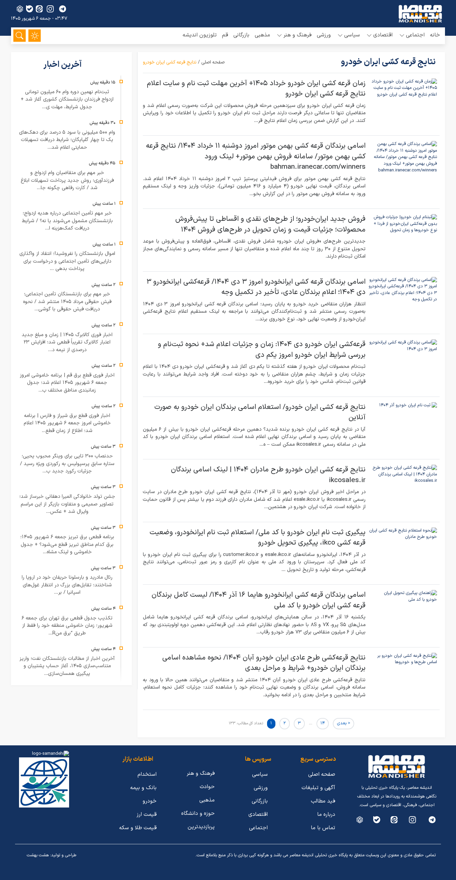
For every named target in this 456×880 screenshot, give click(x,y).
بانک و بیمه (143, 788)
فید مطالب (323, 801)
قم (225, 35)
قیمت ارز (147, 815)
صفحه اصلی (213, 62)
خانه (435, 35)
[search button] (19, 35)
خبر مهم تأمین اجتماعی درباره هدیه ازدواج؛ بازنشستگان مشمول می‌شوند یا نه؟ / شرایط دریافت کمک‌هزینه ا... (67, 220)
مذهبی (262, 35)
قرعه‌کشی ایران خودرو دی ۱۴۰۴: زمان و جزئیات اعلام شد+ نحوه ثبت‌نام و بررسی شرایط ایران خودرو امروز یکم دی (262, 349)
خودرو (150, 801)
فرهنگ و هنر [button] (297, 35)
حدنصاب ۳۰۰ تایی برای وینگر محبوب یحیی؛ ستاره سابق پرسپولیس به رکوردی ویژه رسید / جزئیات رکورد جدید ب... (67, 463)
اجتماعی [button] (415, 35)
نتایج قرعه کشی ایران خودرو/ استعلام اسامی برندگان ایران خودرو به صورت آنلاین (260, 412)
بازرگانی (241, 35)
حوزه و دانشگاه (198, 814)
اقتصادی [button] (383, 35)
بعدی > (343, 723)
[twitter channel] (432, 819)
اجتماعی (258, 828)
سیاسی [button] (352, 35)
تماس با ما (323, 828)
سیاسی (260, 774)
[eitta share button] (39, 8)
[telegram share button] (62, 8)
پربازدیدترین (201, 827)
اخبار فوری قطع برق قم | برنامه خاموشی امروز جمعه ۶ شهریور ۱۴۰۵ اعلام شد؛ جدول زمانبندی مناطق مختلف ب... (67, 383)
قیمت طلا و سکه (138, 828)
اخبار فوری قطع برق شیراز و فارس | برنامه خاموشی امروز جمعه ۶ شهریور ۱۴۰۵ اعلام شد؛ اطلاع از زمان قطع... (67, 423)
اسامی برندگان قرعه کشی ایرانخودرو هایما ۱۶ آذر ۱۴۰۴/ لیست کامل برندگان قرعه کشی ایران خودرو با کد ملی (259, 600)
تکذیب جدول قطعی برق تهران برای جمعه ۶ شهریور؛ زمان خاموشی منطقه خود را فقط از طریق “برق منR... (67, 625)
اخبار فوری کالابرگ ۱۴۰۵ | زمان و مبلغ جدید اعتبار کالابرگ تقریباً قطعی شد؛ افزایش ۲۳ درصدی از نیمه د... (67, 342)
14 (322, 723)
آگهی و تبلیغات (318, 788)
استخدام (147, 774)
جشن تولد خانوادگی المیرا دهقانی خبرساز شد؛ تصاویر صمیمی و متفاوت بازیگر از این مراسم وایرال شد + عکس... (67, 504)
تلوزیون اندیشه (200, 35)
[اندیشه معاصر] (420, 14)
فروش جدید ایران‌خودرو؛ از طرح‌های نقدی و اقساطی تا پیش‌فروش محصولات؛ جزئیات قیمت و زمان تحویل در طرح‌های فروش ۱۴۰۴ (270, 224)
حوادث (207, 787)
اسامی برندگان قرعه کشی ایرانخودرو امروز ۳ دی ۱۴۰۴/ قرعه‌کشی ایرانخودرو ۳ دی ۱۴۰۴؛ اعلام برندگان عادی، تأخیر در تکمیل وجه (256, 287)
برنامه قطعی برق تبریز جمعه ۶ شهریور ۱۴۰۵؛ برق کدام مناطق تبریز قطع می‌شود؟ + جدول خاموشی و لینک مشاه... (67, 544)
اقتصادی (258, 815)
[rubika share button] (19, 8)
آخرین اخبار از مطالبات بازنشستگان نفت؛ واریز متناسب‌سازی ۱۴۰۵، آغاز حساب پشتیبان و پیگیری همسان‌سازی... (67, 666)
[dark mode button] (34, 35)
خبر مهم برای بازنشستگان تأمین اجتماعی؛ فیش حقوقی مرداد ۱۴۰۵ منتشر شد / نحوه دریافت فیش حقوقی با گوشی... (67, 301)
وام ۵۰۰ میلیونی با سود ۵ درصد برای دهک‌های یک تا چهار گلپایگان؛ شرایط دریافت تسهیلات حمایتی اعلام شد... (67, 140)
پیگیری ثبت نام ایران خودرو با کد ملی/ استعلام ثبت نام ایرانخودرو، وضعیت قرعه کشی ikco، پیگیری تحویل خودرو (258, 538)
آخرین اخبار (63, 64)
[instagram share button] (50, 8)
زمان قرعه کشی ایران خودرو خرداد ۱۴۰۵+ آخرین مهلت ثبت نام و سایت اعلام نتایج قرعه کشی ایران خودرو (256, 89)
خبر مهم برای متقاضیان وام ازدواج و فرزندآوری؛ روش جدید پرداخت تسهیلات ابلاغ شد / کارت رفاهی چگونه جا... (67, 180)
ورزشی (324, 35)
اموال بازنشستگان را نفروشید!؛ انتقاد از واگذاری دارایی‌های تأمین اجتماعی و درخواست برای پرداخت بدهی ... (67, 261)
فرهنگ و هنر (201, 773)
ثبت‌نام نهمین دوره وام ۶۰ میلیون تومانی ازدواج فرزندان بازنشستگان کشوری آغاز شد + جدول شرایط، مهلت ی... (67, 99)
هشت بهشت (38, 855)
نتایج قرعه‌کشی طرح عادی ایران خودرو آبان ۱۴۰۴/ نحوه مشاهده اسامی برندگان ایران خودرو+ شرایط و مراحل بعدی (264, 663)
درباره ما (326, 815)
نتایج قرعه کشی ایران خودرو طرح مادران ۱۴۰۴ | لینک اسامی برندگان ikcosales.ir (268, 475)
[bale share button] (29, 8)
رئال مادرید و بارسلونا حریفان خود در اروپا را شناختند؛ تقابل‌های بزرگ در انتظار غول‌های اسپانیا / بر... (67, 585)
